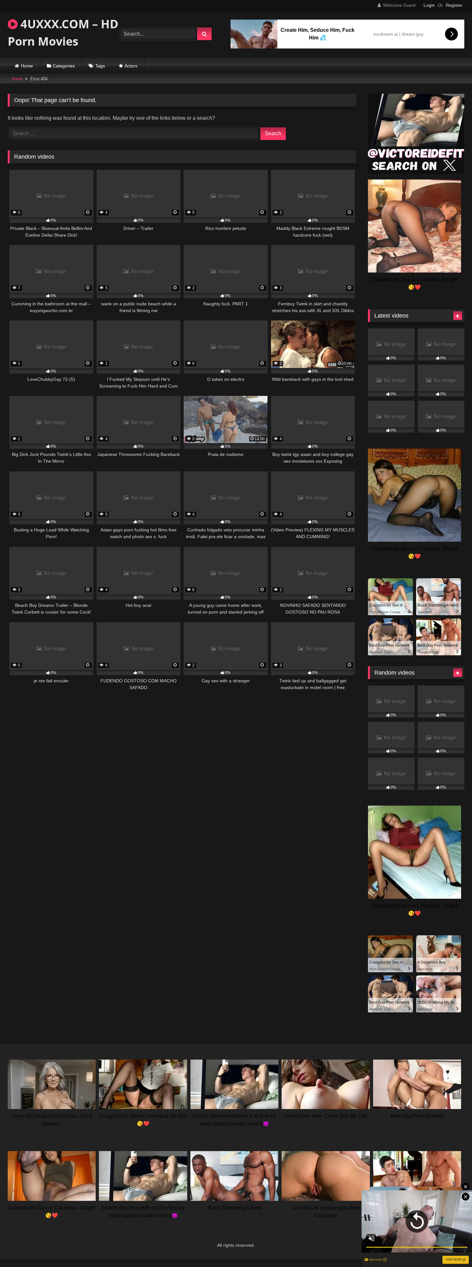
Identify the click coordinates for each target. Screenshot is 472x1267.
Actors (131, 65)
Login (429, 5)
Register (454, 5)
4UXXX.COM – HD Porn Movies (63, 32)
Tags (100, 65)
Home (27, 65)
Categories (64, 65)
